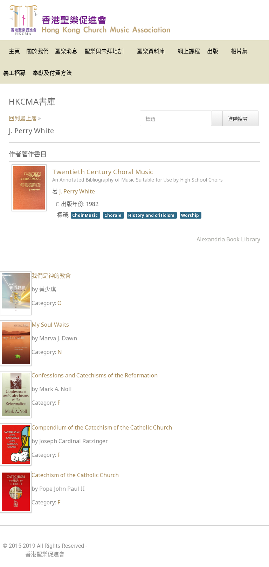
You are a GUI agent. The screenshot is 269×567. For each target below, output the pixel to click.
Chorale (113, 215)
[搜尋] (217, 118)
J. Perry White (77, 191)
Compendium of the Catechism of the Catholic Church (102, 427)
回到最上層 (23, 118)
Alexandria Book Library (228, 239)
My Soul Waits (50, 324)
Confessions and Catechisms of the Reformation (95, 375)
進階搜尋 (238, 118)
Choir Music (85, 215)
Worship (190, 215)
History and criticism (151, 215)
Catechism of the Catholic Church (75, 475)
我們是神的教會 (51, 275)
